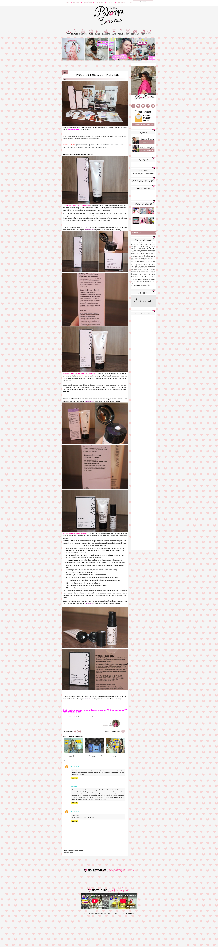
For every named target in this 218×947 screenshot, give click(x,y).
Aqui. (93, 154)
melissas (144, 266)
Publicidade (100, 2)
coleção (152, 244)
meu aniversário (140, 268)
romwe (146, 278)
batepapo (149, 243)
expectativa (137, 258)
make (140, 266)
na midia (144, 269)
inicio (145, 260)
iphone (148, 260)
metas (133, 268)
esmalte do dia (136, 256)
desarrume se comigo (149, 252)
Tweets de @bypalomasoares (143, 174)
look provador (139, 264)
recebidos (152, 274)
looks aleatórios (147, 264)
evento (133, 258)
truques (148, 283)
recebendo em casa (140, 274)
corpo (153, 246)
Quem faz (76, 2)
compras (136, 246)
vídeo (142, 285)
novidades (134, 271)
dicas (143, 253)
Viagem (138, 285)
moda (140, 269)
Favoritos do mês (150, 258)
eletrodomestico (150, 253)
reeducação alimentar (140, 276)
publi (153, 273)
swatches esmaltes (146, 281)
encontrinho (134, 255)
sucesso (138, 281)
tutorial (153, 283)
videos (145, 285)
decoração (144, 250)
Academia (135, 243)
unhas (133, 285)
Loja (130, 2)
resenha (134, 278)
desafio (140, 252)
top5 (141, 283)
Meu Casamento (150, 268)
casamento (141, 244)
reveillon (141, 278)
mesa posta (151, 266)
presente (144, 273)
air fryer (142, 242)
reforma (152, 276)
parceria (148, 271)
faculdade (143, 258)
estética (152, 256)
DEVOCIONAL (136, 253)
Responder (74, 778)
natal (149, 269)
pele (136, 273)
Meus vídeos (88, 2)
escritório (152, 255)
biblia (153, 242)
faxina (133, 260)
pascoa (153, 271)
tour (144, 283)
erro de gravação (144, 255)
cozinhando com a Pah (142, 248)
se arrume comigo (142, 279)
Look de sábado (139, 262)
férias (137, 260)
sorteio (133, 281)
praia (140, 273)
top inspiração (135, 283)
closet (147, 244)
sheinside (152, 279)
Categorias (121, 2)
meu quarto (134, 269)
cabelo (134, 244)
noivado (153, 269)
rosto (65, 79)
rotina (153, 278)
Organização (141, 271)
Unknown (75, 766)
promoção (149, 273)
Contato (111, 2)
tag (154, 281)
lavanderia (152, 260)
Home (67, 2)
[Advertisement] (143, 343)
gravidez (141, 260)
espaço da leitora (146, 256)
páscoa (133, 273)
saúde (133, 279)
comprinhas (146, 246)
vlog (148, 285)
